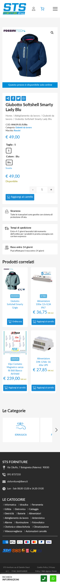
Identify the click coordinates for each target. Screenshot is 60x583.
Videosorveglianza (13, 531)
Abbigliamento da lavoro (27, 116)
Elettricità (9, 514)
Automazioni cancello (36, 531)
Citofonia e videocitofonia (17, 527)
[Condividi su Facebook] (13, 98)
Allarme (8, 523)
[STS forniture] (14, 9)
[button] (52, 33)
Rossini (17, 131)
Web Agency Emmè (49, 571)
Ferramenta (37, 505)
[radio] (8, 150)
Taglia (9, 144)
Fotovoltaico (38, 523)
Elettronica (20, 509)
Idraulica (24, 505)
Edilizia (8, 509)
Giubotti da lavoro (23, 128)
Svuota (9, 168)
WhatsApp (53, 578)
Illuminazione (22, 523)
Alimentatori (35, 514)
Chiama (44, 578)
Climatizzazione (41, 527)
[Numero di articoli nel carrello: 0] (42, 9)
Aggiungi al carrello (22, 196)
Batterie (21, 514)
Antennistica (38, 518)
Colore (10, 156)
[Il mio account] (33, 9)
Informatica (10, 505)
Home (9, 116)
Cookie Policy (42, 567)
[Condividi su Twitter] (18, 98)
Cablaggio (34, 509)
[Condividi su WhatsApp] (23, 98)
